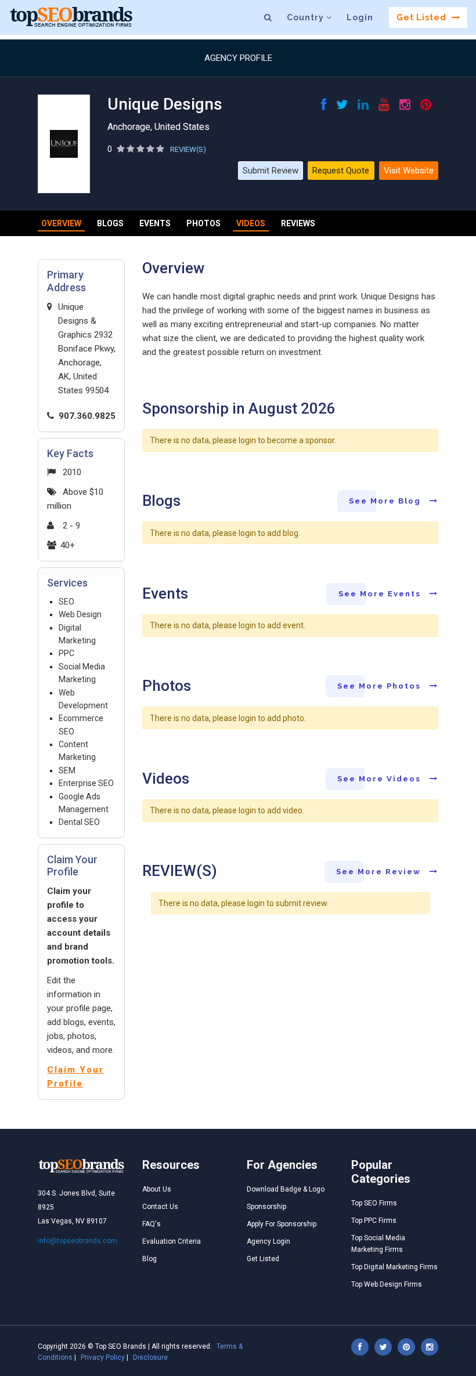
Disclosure (150, 1357)
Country (306, 17)
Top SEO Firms (374, 1203)
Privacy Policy (103, 1357)
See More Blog (386, 501)
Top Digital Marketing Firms (394, 1267)
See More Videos (380, 778)
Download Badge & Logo (285, 1189)
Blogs (110, 223)
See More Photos (380, 686)
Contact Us (160, 1207)
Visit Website (409, 170)
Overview (61, 223)
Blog (149, 1259)
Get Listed (422, 17)
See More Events (381, 593)
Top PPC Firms (373, 1220)
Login (360, 17)
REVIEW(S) (188, 149)
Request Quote (340, 170)
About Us (156, 1189)
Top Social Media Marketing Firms (378, 1244)
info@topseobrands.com (77, 1241)
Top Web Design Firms (386, 1284)
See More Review (380, 871)
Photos (203, 223)
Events (155, 223)
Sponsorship (266, 1207)
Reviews (298, 223)
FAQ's (151, 1224)
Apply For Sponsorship (281, 1224)
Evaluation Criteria (171, 1241)
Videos (250, 223)
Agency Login (268, 1241)
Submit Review (270, 170)
